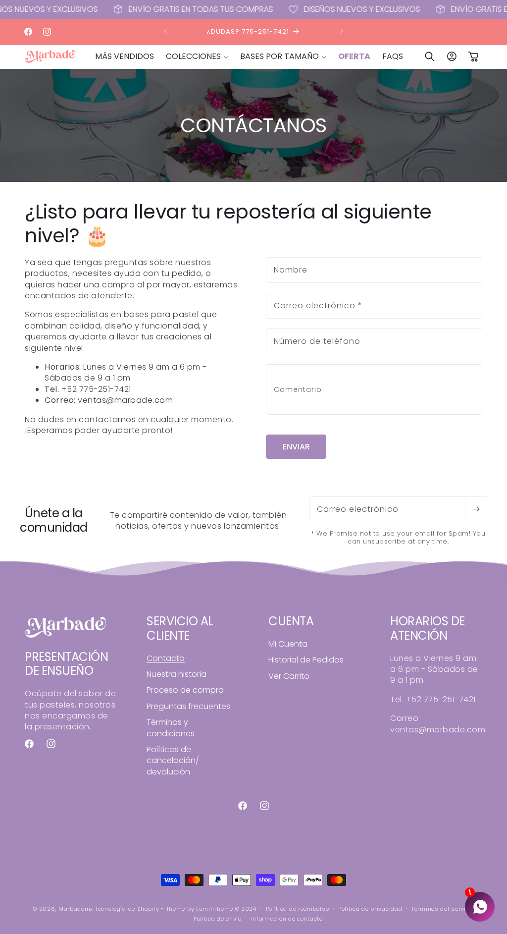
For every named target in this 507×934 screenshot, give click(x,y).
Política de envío (218, 919)
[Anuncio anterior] (165, 32)
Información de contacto (287, 919)
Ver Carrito (288, 676)
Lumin (214, 909)
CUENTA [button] (290, 621)
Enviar (296, 446)
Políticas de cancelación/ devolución (173, 760)
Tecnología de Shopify (127, 909)
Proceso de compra (185, 690)
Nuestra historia (176, 674)
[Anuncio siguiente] (342, 32)
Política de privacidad (370, 909)
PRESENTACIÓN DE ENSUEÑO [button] (66, 664)
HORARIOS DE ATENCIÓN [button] (427, 628)
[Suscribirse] (476, 509)
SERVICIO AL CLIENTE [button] (180, 628)
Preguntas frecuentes (188, 706)
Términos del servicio (442, 909)
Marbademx (75, 909)
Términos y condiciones (171, 727)
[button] (197, 57)
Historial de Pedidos (306, 659)
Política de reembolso (297, 909)
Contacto (166, 658)
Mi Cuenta (287, 644)
